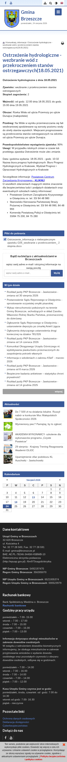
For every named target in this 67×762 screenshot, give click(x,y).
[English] (61, 3)
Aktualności (11, 404)
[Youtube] (11, 3)
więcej (59, 391)
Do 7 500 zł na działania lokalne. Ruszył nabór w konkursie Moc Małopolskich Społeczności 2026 (37, 415)
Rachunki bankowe (14, 605)
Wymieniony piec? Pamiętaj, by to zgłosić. (38, 424)
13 (33, 497)
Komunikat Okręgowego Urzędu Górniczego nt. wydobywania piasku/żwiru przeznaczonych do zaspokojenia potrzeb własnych (33, 350)
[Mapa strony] (45, 3)
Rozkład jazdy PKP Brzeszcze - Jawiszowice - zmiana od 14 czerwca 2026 (32, 340)
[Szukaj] (50, 3)
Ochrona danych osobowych (19, 718)
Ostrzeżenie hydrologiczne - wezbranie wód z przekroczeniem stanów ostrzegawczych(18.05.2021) (28, 45)
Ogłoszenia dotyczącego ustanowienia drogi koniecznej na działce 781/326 (31, 332)
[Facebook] (5, 3)
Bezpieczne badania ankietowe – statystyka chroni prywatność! (35, 375)
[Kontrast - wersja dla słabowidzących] (56, 3)
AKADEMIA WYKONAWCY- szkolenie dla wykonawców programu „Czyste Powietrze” (38, 438)
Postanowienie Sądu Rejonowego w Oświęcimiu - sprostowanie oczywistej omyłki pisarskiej (34, 301)
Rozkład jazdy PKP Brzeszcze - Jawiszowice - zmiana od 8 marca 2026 (32, 367)
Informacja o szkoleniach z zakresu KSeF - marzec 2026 (35, 359)
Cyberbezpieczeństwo (15, 725)
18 (15, 502)
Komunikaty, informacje (16, 42)
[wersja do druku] (62, 43)
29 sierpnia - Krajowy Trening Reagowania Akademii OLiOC (39, 448)
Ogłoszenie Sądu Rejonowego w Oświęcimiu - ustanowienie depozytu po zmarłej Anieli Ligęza (33, 324)
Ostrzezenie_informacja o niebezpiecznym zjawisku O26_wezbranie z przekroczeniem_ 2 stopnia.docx (33, 242)
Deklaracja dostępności (16, 722)
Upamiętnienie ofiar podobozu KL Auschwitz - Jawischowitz (34, 458)
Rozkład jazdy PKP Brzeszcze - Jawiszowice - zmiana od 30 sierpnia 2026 (32, 293)
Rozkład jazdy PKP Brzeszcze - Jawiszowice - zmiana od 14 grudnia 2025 (32, 383)
